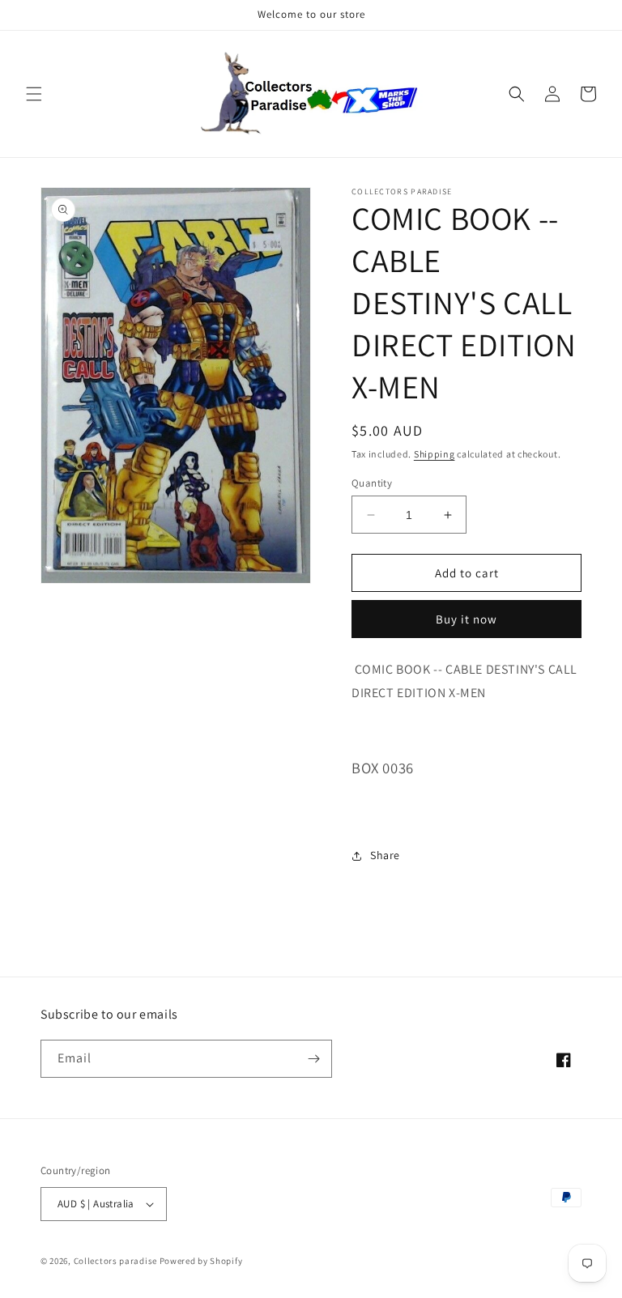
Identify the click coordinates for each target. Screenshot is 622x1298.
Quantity (371, 483)
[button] (34, 94)
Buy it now (466, 619)
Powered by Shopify (201, 1260)
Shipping (434, 454)
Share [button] (385, 855)
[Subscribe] (313, 1059)
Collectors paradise (115, 1260)
